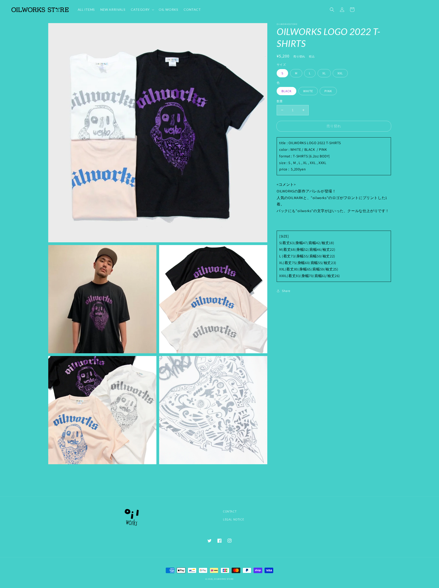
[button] (332, 10)
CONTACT (229, 511)
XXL (340, 73)
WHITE (308, 91)
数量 (280, 101)
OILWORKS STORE (224, 578)
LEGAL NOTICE (233, 519)
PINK (328, 91)
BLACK (286, 91)
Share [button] (286, 291)
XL (324, 73)
